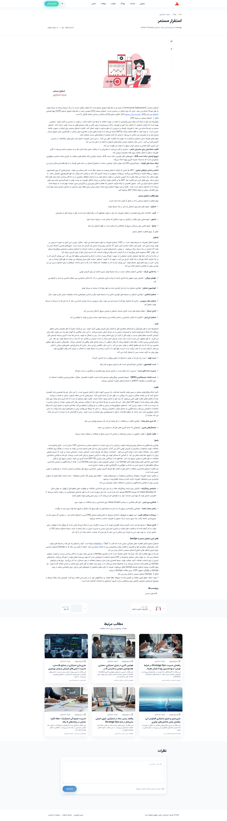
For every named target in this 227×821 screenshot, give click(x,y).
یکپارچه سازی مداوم (133, 114)
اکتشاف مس (153, 114)
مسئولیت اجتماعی (54, 815)
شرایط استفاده (67, 815)
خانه (180, 14)
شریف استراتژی (164, 14)
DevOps (97, 543)
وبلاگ (174, 14)
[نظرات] (171, 41)
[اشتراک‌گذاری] (171, 49)
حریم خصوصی (78, 815)
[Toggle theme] (62, 3)
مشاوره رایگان (51, 3)
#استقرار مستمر (151, 593)
